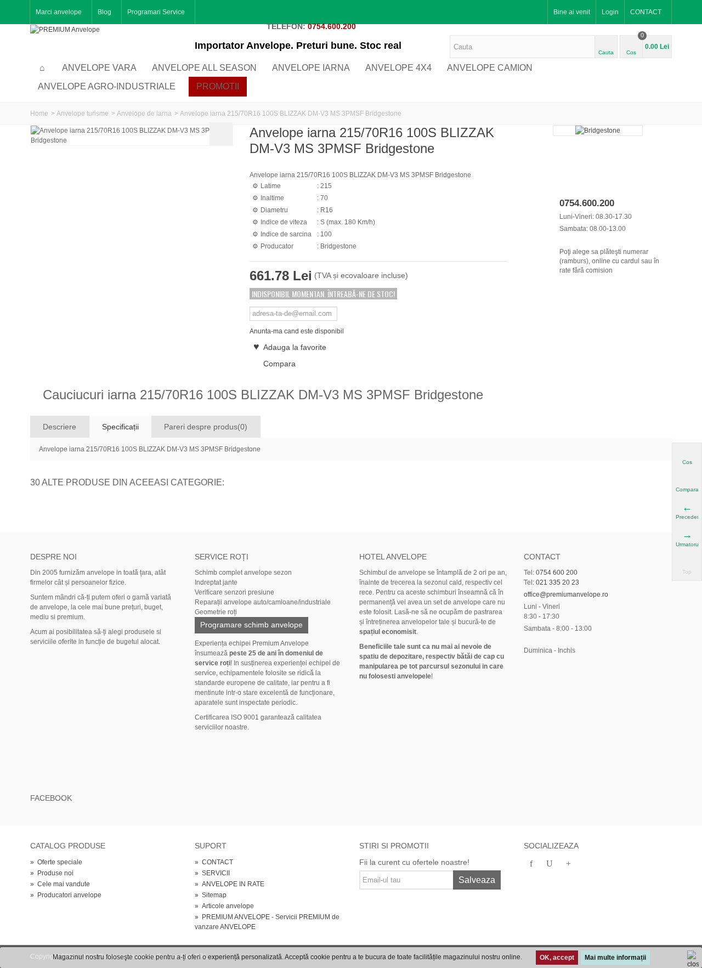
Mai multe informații (615, 957)
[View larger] (221, 133)
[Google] (568, 864)
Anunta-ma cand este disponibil (297, 331)
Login (610, 12)
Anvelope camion (490, 67)
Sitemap (211, 895)
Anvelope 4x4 (398, 67)
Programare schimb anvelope (251, 624)
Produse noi (51, 873)
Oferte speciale (56, 862)
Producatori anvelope (65, 895)
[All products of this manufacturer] (598, 130)
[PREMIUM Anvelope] (65, 29)
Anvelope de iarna (144, 113)
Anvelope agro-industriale (107, 86)
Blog (104, 12)
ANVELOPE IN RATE (229, 884)
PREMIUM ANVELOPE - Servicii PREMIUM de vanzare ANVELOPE (267, 922)
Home (39, 113)
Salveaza (476, 880)
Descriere (59, 426)
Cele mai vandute (60, 884)
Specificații (120, 426)
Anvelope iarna (311, 67)
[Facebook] (531, 864)
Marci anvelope (59, 12)
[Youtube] (549, 864)
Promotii (217, 86)
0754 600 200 (557, 572)
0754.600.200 (332, 26)
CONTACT (645, 12)
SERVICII (212, 873)
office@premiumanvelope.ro (566, 594)
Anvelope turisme (82, 113)
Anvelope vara (99, 67)
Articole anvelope (224, 906)
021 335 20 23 (557, 582)
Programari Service (156, 12)
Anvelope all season (204, 67)
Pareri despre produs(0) (205, 426)
